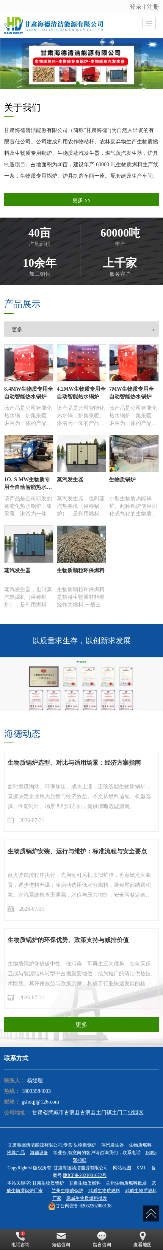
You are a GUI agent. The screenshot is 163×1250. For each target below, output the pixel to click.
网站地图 (122, 1167)
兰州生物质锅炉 (67, 1190)
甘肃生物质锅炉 (48, 1183)
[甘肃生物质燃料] (81, 63)
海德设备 (39, 1152)
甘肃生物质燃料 (85, 1183)
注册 (153, 6)
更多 (81, 1024)
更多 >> (81, 200)
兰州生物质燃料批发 (126, 1183)
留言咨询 (102, 1244)
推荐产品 (16, 1152)
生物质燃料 (140, 1145)
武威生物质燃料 (104, 1190)
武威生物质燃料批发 (86, 1198)
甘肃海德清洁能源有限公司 (80, 1167)
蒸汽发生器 (112, 1145)
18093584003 (36, 1091)
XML (141, 1167)
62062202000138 (83, 1206)
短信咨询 (61, 1244)
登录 (136, 6)
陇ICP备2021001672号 (85, 1175)
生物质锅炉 (85, 1145)
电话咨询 (20, 1244)
